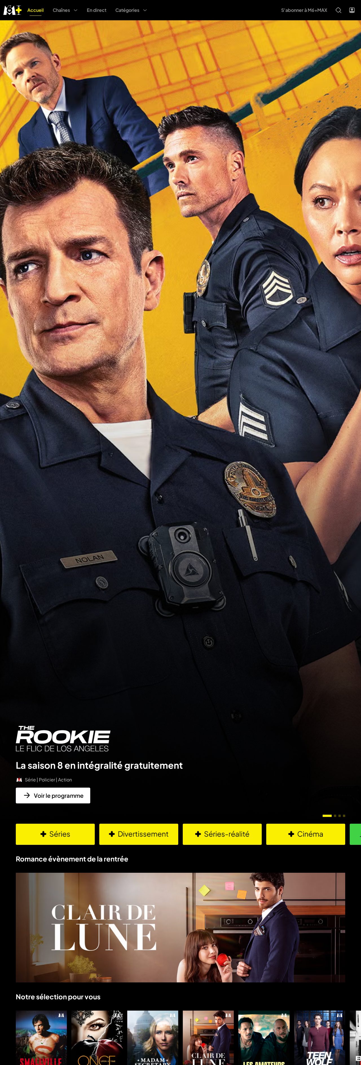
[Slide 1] (327, 816)
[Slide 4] (344, 816)
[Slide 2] (335, 816)
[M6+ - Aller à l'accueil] (12, 9)
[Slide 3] (339, 816)
